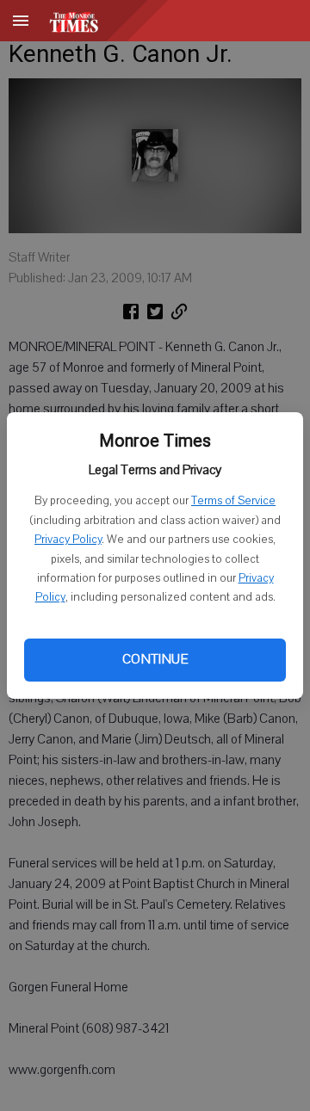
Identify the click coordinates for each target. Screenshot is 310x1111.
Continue (155, 659)
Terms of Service (233, 501)
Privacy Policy (68, 539)
